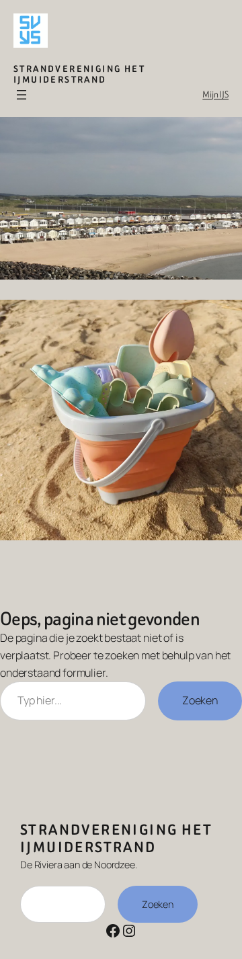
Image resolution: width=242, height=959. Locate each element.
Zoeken (200, 700)
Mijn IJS (215, 94)
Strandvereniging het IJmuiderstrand (79, 74)
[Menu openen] (21, 95)
